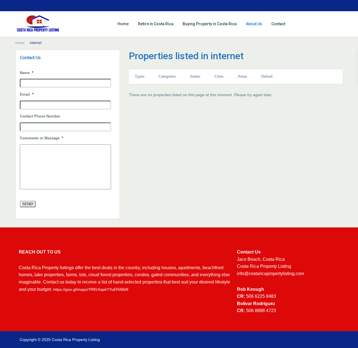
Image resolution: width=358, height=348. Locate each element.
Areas (242, 76)
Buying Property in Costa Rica (210, 24)
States (195, 76)
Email (27, 94)
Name (26, 73)
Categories (167, 76)
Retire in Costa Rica (155, 24)
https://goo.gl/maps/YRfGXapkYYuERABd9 (90, 289)
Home (123, 24)
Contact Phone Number (40, 116)
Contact (278, 24)
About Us (254, 24)
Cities (219, 76)
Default (267, 76)
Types (140, 76)
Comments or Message (41, 138)
